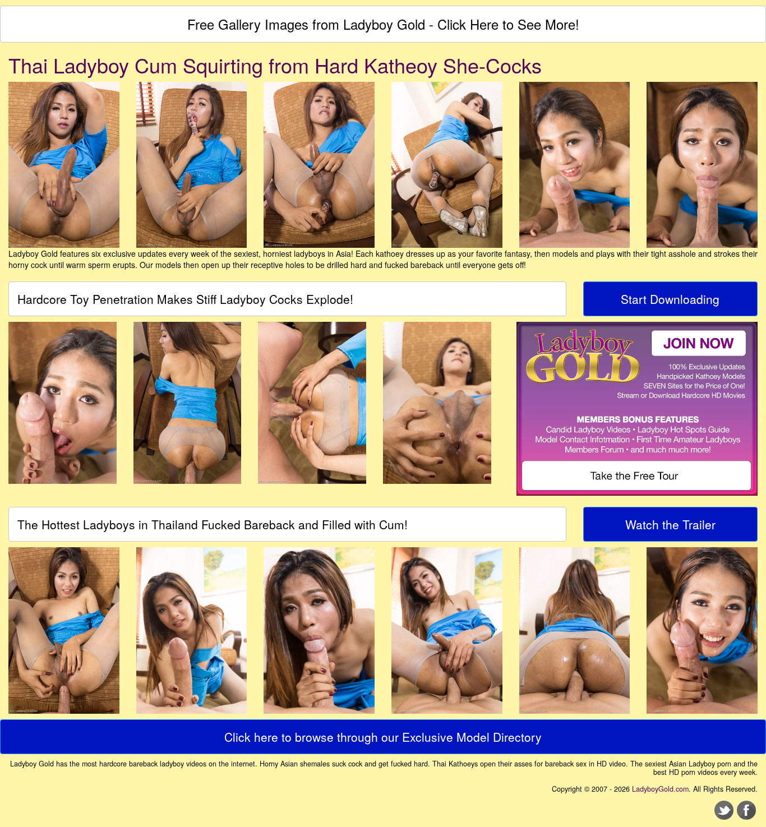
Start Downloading (670, 298)
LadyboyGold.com (660, 789)
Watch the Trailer (670, 524)
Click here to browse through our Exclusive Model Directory (383, 736)
